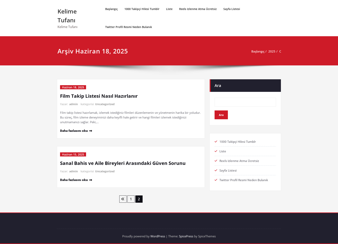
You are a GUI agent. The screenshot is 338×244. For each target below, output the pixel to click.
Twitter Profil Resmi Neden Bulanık (128, 27)
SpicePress (186, 236)
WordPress (157, 236)
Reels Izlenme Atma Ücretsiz (198, 9)
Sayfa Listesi (231, 9)
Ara (218, 85)
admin (73, 104)
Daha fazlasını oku (74, 131)
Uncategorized (105, 104)
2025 (271, 51)
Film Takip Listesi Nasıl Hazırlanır (99, 96)
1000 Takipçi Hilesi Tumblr (141, 9)
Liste (169, 9)
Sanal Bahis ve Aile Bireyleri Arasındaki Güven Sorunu (123, 163)
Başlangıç (111, 9)
